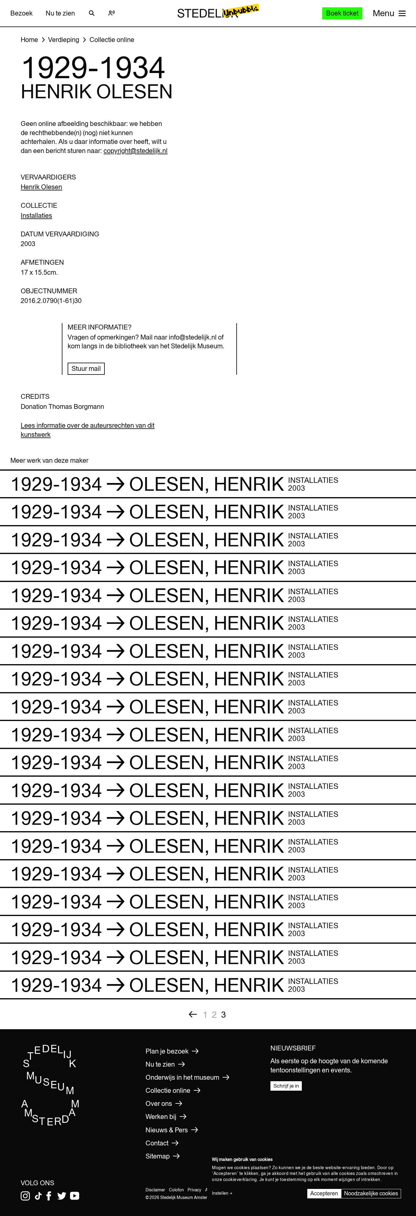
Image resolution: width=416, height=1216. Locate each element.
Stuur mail (86, 368)
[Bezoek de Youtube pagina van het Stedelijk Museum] (74, 1195)
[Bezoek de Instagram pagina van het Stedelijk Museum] (25, 1195)
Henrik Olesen (41, 187)
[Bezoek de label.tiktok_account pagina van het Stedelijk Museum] (38, 1195)
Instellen (220, 1193)
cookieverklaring (240, 1179)
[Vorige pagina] (193, 1014)
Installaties (36, 215)
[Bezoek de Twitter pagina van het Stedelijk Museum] (61, 1195)
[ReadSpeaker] (111, 13)
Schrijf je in (286, 1086)
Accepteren (324, 1193)
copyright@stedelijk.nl (135, 151)
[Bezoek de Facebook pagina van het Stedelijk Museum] (48, 1195)
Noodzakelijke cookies (371, 1193)
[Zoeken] (91, 13)
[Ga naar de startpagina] (50, 1124)
